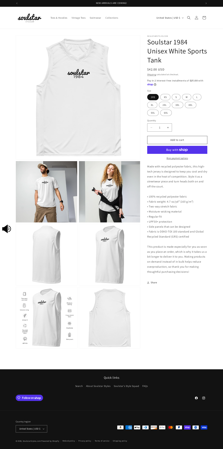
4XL (191, 105)
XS (165, 97)
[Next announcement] (206, 3)
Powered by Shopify (50, 441)
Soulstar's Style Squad (126, 386)
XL (152, 105)
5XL (153, 113)
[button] (189, 18)
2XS (153, 97)
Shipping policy (120, 441)
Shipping (151, 74)
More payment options (177, 158)
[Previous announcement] (17, 3)
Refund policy (69, 441)
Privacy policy (84, 441)
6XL (166, 113)
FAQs (145, 386)
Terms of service (102, 441)
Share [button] (154, 282)
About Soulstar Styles (98, 386)
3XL (177, 105)
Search (79, 386)
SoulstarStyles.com (32, 441)
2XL (165, 105)
